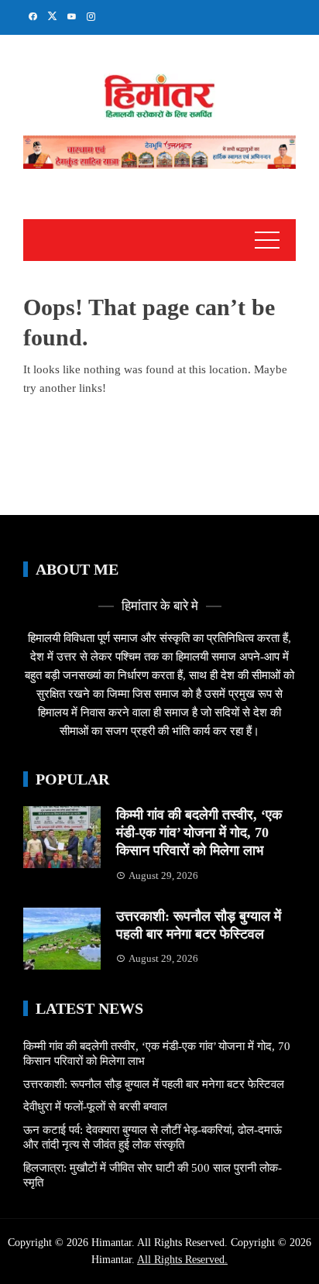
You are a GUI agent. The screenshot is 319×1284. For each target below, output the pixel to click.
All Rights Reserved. (182, 1259)
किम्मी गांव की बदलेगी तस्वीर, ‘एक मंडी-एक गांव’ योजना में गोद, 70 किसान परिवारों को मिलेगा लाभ (199, 833)
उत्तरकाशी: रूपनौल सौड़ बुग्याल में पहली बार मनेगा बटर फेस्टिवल (153, 1084)
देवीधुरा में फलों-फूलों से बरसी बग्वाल (95, 1106)
